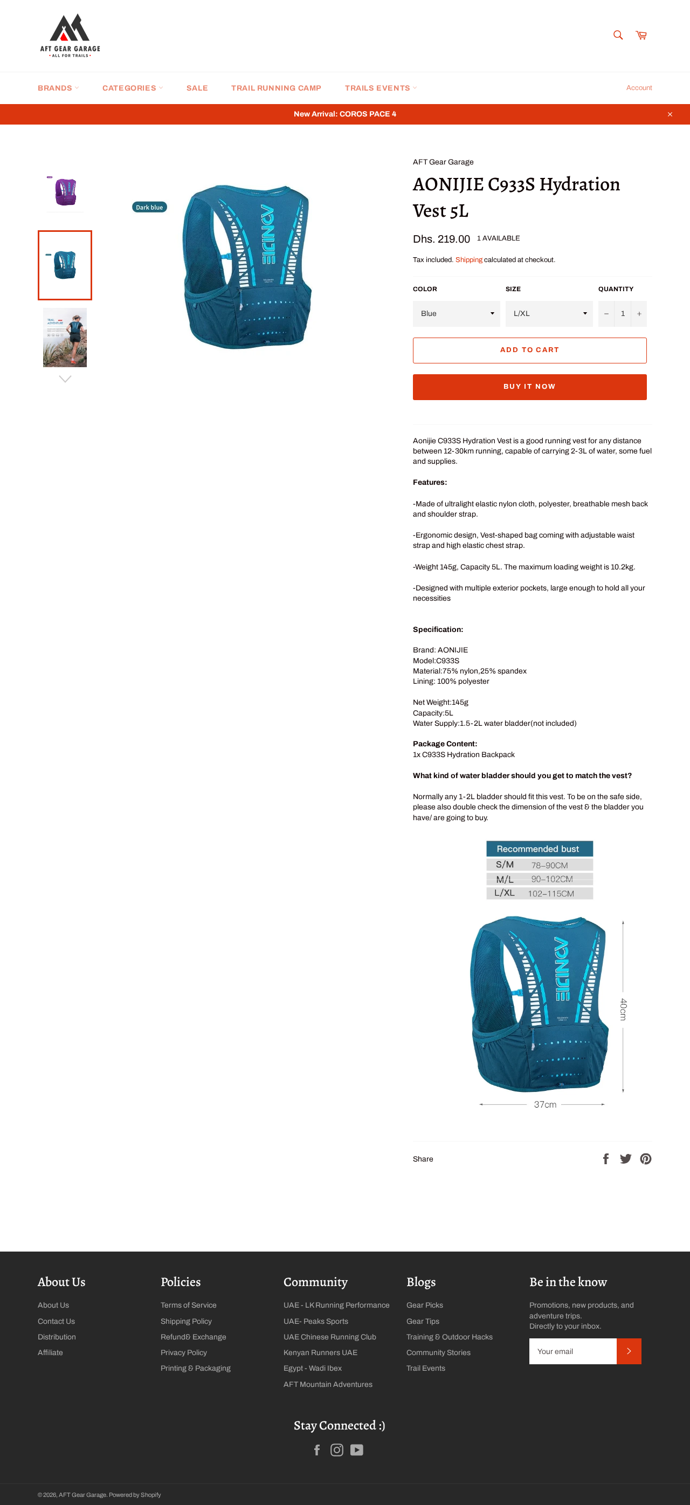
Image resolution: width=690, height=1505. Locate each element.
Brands (56, 88)
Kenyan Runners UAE (320, 1353)
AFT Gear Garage (82, 1495)
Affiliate (50, 1353)
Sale (197, 88)
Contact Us (56, 1321)
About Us (53, 1305)
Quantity (615, 289)
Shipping (469, 260)
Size (513, 289)
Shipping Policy (186, 1321)
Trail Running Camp (276, 88)
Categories (130, 88)
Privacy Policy (184, 1353)
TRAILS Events (378, 88)
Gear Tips (422, 1321)
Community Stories (438, 1353)
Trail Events (425, 1368)
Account (639, 88)
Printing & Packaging (196, 1368)
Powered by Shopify (135, 1495)
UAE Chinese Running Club (330, 1337)
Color (425, 289)
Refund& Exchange (193, 1337)
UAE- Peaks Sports (316, 1321)
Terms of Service (189, 1305)
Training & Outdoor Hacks (449, 1337)
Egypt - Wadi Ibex (313, 1368)
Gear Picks (424, 1305)
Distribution (57, 1337)
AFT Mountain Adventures (328, 1384)
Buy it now (529, 386)
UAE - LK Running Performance (337, 1305)
